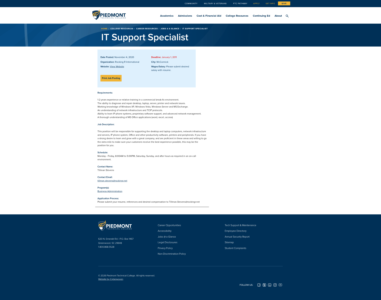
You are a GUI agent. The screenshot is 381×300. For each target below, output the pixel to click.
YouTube (280, 285)
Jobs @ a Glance (170, 28)
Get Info (270, 3)
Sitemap (229, 242)
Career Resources (147, 28)
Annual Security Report (237, 236)
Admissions (185, 16)
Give (284, 3)
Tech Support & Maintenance (240, 225)
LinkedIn (269, 285)
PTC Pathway (240, 3)
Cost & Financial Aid (209, 16)
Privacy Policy (165, 248)
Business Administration (109, 191)
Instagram (275, 285)
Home (104, 28)
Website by (110, 279)
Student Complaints (235, 248)
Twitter (264, 285)
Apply (256, 3)
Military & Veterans (215, 3)
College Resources (237, 16)
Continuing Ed (261, 16)
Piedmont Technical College (109, 13)
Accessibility (164, 231)
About (278, 16)
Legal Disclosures (167, 242)
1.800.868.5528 (106, 246)
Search (287, 16)
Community (191, 3)
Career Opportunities (169, 225)
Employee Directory (235, 231)
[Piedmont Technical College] (123, 225)
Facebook (259, 285)
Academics (167, 16)
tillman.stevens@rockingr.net (112, 180)
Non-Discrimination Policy (172, 253)
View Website (117, 66)
